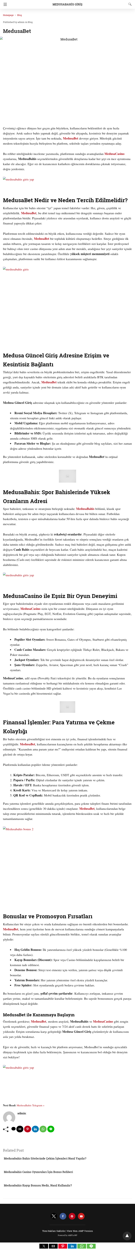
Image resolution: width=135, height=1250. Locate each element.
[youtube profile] (81, 1216)
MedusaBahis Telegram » (30, 1105)
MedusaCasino (114, 153)
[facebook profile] (63, 1216)
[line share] (50, 1129)
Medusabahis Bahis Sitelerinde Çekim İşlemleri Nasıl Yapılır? (45, 1158)
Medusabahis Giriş (67, 4)
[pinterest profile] (72, 1216)
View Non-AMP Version (80, 1230)
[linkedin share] (35, 1129)
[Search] (129, 4)
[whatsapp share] (43, 1129)
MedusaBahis (85, 508)
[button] (43, 1246)
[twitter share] (13, 1128)
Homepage (8, 15)
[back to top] (127, 1236)
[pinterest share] (27, 1129)
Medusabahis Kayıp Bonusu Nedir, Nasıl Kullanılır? (38, 1185)
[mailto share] (19, 1129)
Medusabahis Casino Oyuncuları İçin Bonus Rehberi (38, 1172)
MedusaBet (70, 138)
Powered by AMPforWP (67, 1235)
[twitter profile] (53, 1216)
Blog (19, 15)
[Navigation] (4, 4)
